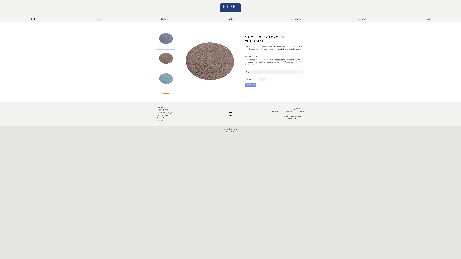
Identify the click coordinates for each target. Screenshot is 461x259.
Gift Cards (160, 120)
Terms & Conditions (164, 115)
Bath (33, 19)
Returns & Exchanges (165, 112)
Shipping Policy (163, 110)
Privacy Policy (162, 118)
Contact (160, 107)
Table (230, 19)
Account (362, 19)
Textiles (164, 19)
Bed (99, 19)
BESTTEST (233, 131)
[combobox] (274, 72)
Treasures (296, 19)
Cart (428, 19)
